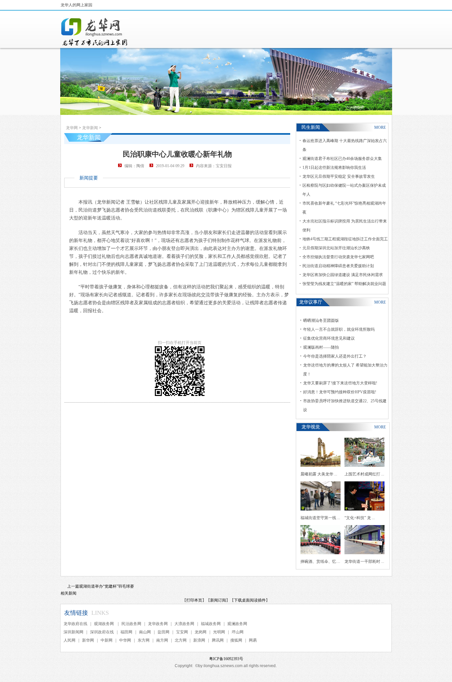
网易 (253, 640)
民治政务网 (131, 623)
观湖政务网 (104, 623)
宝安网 (182, 632)
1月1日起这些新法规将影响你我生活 (334, 167)
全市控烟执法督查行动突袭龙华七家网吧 (338, 257)
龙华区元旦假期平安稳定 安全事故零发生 (338, 176)
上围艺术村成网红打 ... (364, 474)
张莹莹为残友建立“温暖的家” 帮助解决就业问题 (344, 283)
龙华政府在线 (75, 623)
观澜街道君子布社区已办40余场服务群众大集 (342, 158)
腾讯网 (218, 640)
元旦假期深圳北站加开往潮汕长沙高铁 (336, 248)
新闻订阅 (218, 600)
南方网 (162, 640)
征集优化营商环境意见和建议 (329, 338)
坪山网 (238, 632)
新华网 (88, 640)
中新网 (107, 640)
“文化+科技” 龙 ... (359, 517)
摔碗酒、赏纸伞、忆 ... (320, 561)
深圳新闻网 (73, 632)
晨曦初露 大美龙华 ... (318, 474)
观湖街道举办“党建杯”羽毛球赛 (106, 586)
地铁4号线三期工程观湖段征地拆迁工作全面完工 (345, 239)
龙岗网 (200, 632)
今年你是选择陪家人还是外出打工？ (335, 356)
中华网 (125, 640)
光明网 (219, 632)
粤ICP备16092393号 (226, 659)
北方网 (181, 640)
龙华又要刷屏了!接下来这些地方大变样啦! (340, 383)
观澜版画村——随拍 (321, 347)
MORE (380, 127)
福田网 (126, 632)
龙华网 (72, 127)
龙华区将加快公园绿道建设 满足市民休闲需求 (342, 274)
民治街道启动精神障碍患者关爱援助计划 (338, 266)
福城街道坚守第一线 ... (320, 517)
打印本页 (194, 600)
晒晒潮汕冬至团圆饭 (321, 320)
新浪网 (199, 640)
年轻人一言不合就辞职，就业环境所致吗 (339, 329)
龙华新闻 (90, 127)
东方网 (144, 640)
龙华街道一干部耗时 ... (364, 561)
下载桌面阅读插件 (250, 600)
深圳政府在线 (102, 632)
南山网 (145, 632)
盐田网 (163, 632)
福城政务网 (211, 623)
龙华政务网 (158, 623)
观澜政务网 (237, 623)
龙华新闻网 (95, 31)
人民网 (69, 640)
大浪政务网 (184, 623)
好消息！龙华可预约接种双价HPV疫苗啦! (339, 392)
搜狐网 (236, 640)
